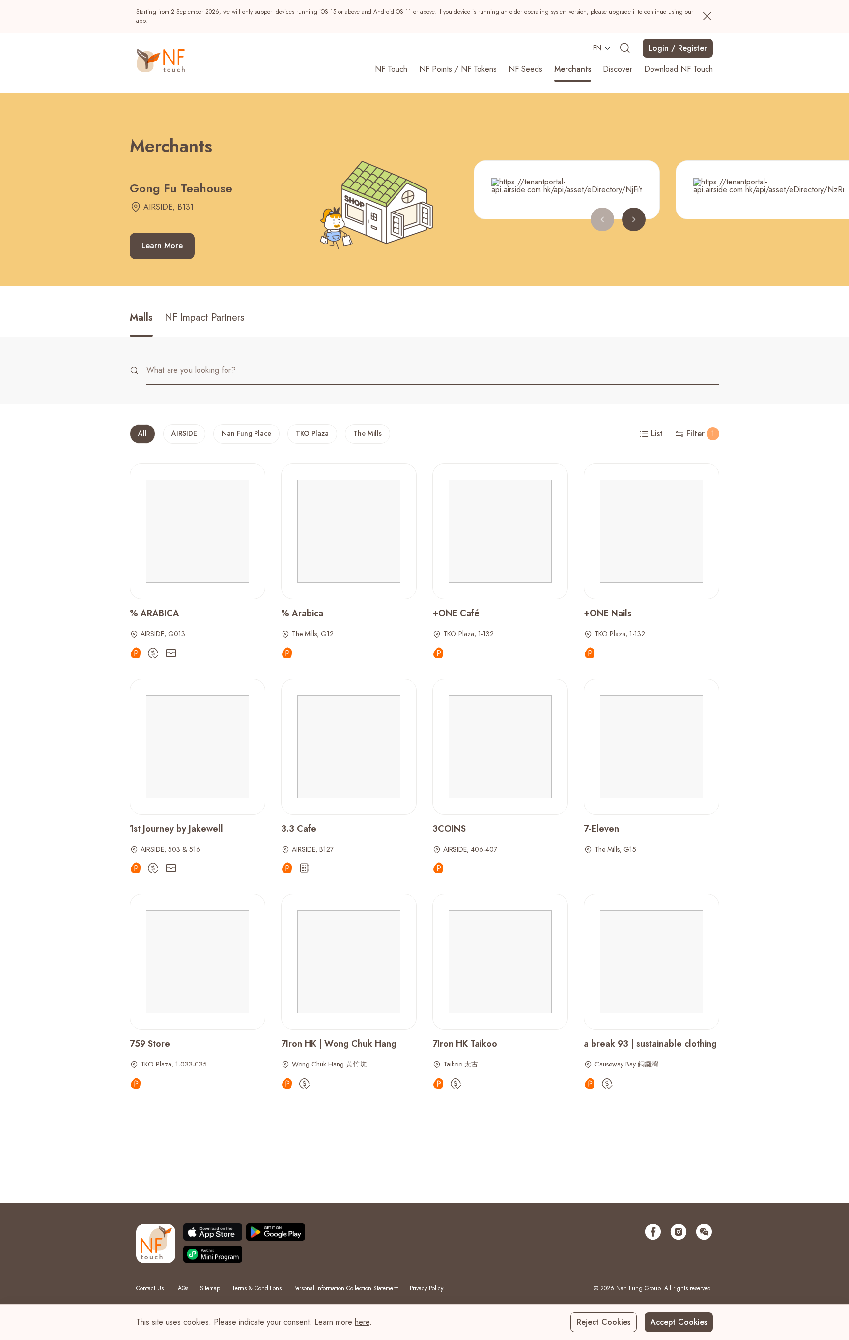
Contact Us (150, 1288)
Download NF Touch (678, 69)
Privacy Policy (426, 1288)
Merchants (572, 69)
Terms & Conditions (257, 1288)
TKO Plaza (312, 433)
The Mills (367, 433)
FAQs (181, 1288)
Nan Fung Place (246, 433)
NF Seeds (525, 69)
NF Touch (391, 69)
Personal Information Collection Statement (345, 1288)
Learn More (162, 245)
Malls (141, 317)
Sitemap (210, 1288)
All (142, 433)
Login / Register (678, 48)
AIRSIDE (184, 433)
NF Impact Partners (204, 317)
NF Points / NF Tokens (458, 69)
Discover (617, 69)
